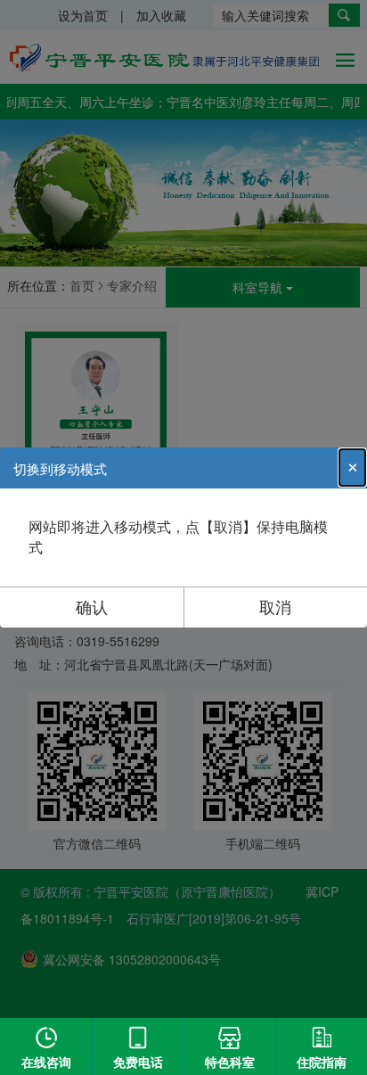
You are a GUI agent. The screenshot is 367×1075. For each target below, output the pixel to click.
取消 (275, 606)
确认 (92, 606)
